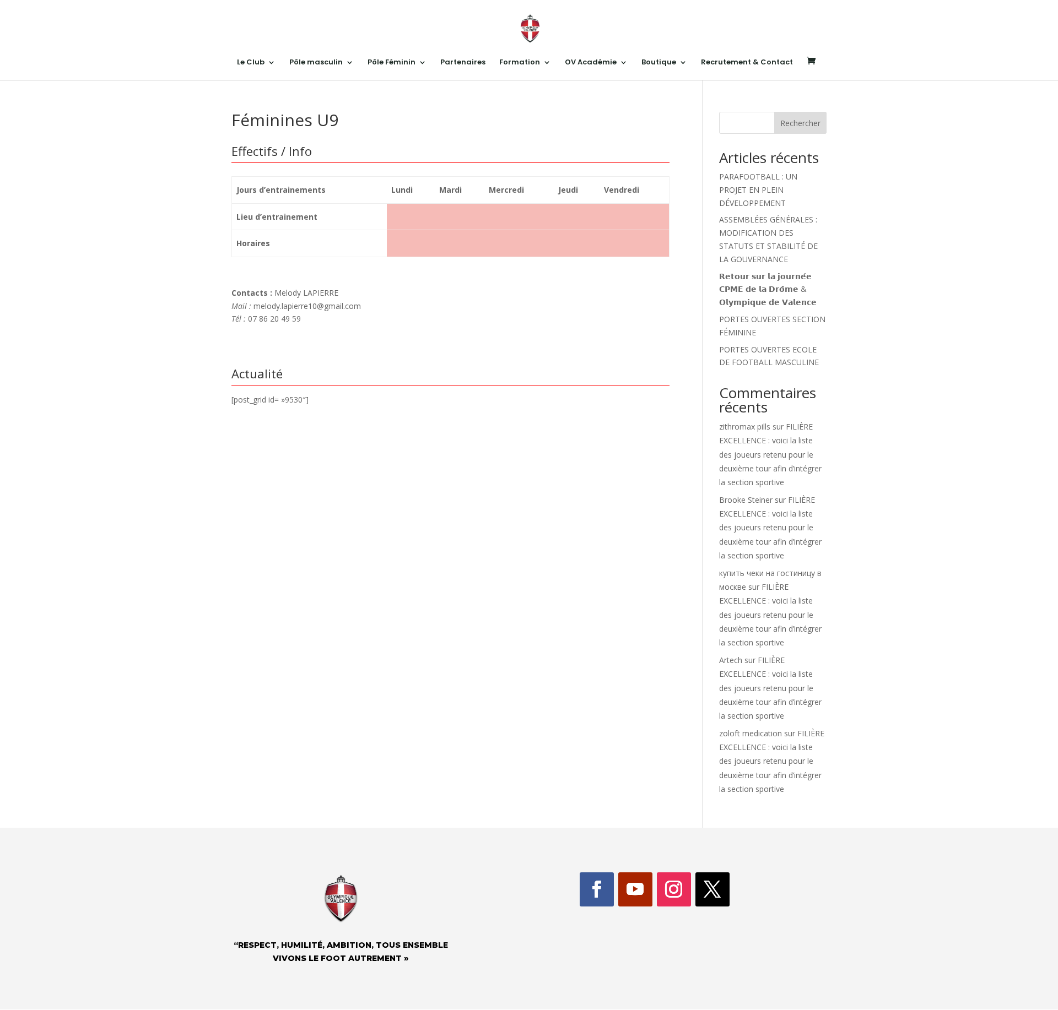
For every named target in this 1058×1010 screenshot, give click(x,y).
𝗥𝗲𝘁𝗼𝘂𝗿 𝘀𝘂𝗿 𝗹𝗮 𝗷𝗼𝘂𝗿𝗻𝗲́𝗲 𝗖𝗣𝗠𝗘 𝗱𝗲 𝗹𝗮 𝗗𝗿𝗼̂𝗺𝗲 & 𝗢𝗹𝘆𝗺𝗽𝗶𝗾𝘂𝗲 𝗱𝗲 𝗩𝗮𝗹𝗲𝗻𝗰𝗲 (768, 289)
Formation (519, 62)
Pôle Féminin (391, 62)
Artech (730, 660)
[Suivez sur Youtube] (635, 889)
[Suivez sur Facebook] (597, 889)
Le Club (250, 62)
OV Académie (591, 62)
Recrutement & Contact (747, 62)
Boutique (658, 62)
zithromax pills (744, 426)
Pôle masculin (316, 62)
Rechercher (800, 123)
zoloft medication (750, 733)
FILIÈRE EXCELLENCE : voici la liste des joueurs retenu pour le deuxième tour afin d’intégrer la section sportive (770, 454)
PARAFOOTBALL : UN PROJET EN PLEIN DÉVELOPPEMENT (758, 189)
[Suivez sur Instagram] (674, 889)
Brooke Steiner (746, 500)
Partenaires (462, 62)
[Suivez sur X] (712, 889)
